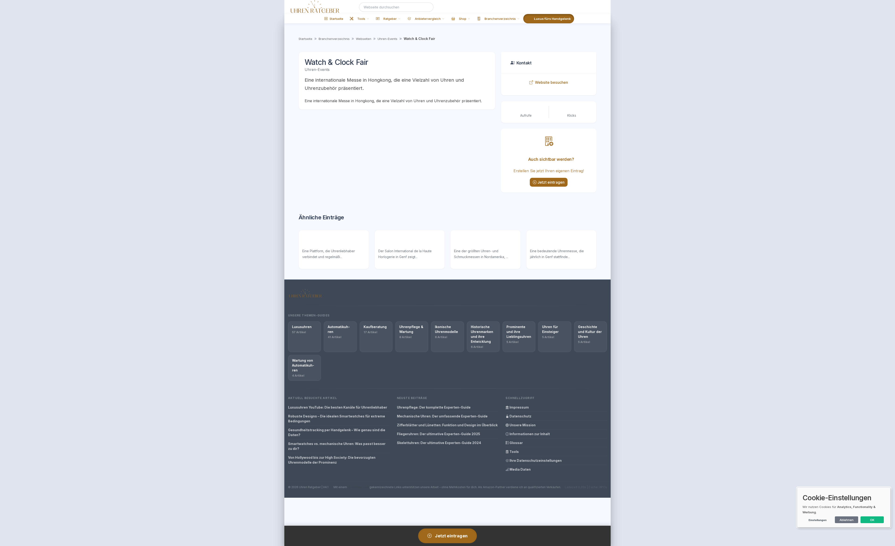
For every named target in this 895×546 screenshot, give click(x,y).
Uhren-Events (387, 39)
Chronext (311, 240)
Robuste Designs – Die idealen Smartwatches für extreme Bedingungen (336, 418)
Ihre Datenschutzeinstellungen (535, 460)
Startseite (305, 39)
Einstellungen (817, 520)
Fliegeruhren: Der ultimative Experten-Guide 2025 (438, 434)
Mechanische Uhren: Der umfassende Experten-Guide (442, 416)
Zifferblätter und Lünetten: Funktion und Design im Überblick (447, 425)
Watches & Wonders (550, 240)
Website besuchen (551, 82)
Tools (514, 452)
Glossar (516, 443)
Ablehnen (847, 520)
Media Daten (520, 469)
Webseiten (363, 39)
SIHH (383, 240)
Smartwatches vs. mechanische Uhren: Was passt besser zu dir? (337, 446)
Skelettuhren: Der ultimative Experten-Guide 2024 (439, 443)
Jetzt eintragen (551, 182)
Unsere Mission (522, 425)
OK (872, 520)
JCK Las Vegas (468, 240)
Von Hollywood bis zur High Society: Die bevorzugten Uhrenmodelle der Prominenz (331, 459)
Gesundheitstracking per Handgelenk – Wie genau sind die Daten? (336, 432)
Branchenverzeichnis (334, 39)
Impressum (519, 407)
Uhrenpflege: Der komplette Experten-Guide (434, 407)
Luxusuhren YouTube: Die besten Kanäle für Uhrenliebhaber (337, 407)
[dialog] (843, 507)
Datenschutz (520, 416)
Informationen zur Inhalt (529, 434)
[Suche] (427, 7)
